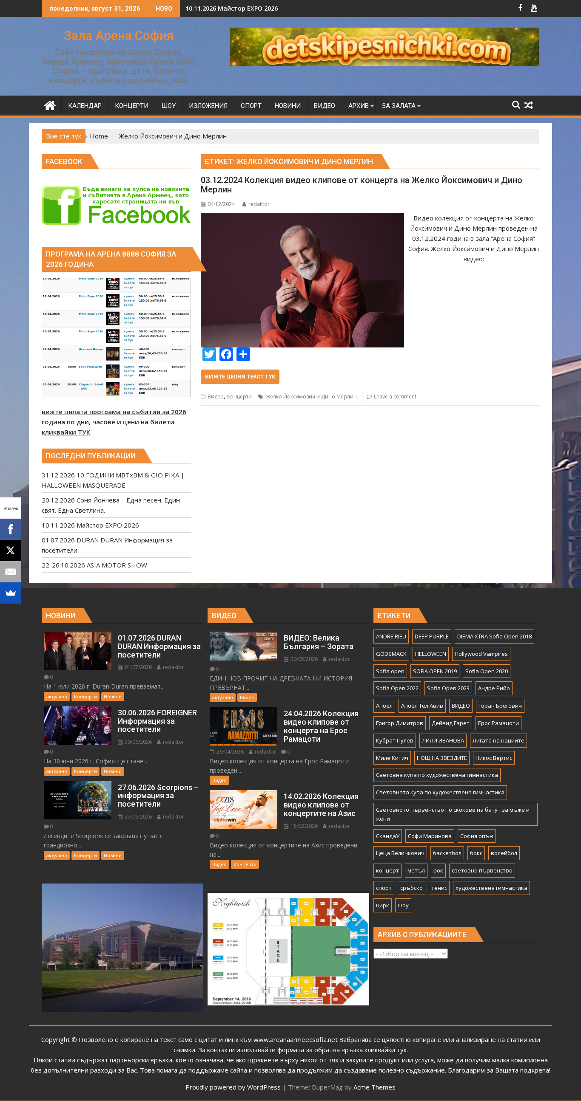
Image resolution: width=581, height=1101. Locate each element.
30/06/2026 (137, 741)
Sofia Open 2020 (486, 671)
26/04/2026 (229, 751)
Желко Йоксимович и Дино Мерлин (311, 396)
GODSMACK (391, 654)
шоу (403, 905)
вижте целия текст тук (240, 376)
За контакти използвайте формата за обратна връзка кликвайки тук (302, 1049)
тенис (439, 888)
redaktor (259, 204)
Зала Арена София (119, 35)
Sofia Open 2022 (397, 688)
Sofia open (390, 671)
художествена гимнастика (491, 888)
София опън (476, 836)
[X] (10, 550)
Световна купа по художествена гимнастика (437, 775)
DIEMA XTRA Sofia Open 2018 (494, 636)
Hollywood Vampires (481, 654)
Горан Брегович (500, 705)
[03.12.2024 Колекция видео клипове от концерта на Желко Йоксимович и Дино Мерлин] (302, 218)
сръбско (411, 888)
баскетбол (447, 853)
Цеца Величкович (400, 853)
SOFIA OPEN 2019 (435, 671)
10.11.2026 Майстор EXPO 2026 (231, 8)
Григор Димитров (399, 723)
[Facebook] (10, 529)
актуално (56, 696)
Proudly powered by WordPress (233, 1087)
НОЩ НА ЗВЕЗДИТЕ (442, 758)
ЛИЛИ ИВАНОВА (443, 740)
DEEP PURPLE (432, 636)
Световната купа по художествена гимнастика (440, 792)
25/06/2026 (137, 816)
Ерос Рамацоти (498, 723)
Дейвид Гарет (451, 723)
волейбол (504, 853)
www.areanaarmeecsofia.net (295, 1039)
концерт (387, 870)
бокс (476, 853)
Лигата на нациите (498, 740)
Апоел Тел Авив (422, 705)
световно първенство (482, 870)
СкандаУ (387, 836)
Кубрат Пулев (394, 740)
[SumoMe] (10, 593)
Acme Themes (374, 1087)
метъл (416, 870)
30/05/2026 (303, 659)
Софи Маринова (430, 836)
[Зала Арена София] (50, 104)
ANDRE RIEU (391, 636)
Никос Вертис (494, 758)
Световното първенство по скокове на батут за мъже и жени (453, 814)
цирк (382, 905)
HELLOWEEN (430, 654)
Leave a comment (395, 396)
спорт (384, 888)
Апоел (384, 705)
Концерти (239, 396)
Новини (113, 696)
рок (438, 870)
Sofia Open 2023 (448, 688)
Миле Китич (392, 758)
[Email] (10, 571)
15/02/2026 (303, 826)
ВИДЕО (461, 705)
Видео (216, 396)
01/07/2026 (137, 667)
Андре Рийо (494, 688)
